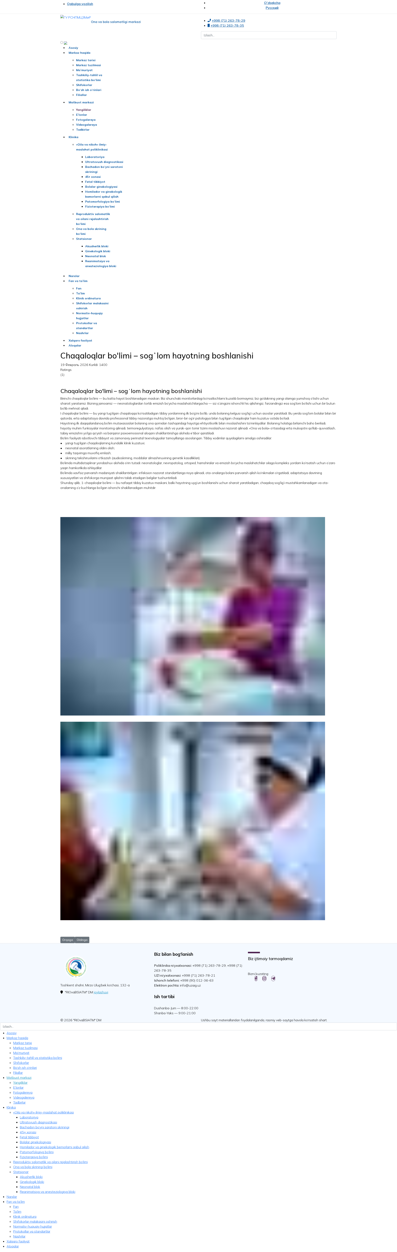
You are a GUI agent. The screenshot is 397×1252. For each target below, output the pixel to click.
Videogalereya (86, 125)
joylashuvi (101, 992)
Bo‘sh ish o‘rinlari (88, 90)
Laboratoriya (94, 157)
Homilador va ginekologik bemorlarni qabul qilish (54, 1147)
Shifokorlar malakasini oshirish (35, 1221)
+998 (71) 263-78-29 (228, 20)
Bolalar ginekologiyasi (101, 187)
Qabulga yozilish (80, 4)
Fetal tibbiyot (95, 182)
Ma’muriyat (84, 70)
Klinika (73, 137)
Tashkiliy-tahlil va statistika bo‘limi (37, 1058)
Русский (272, 8)
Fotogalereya (86, 120)
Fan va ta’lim (78, 281)
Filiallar (81, 95)
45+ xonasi (93, 177)
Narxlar (74, 276)
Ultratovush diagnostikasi (104, 162)
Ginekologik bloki (97, 251)
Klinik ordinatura (88, 298)
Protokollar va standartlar (31, 1231)
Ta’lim (80, 293)
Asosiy (73, 48)
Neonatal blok (95, 256)
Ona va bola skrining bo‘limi (32, 1167)
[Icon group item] (256, 978)
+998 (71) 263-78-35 (227, 25)
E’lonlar (81, 115)
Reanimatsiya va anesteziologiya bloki (47, 1192)
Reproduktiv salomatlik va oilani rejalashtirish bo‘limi (93, 219)
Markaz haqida (79, 53)
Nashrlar (82, 333)
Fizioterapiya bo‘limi (100, 206)
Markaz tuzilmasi (88, 65)
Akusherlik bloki (96, 246)
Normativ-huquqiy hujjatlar (32, 1226)
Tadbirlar (83, 129)
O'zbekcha (272, 3)
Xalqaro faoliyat (80, 340)
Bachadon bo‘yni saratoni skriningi (44, 1127)
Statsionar (84, 239)
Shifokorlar (84, 85)
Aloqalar (75, 345)
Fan (78, 288)
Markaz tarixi (86, 60)
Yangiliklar (83, 110)
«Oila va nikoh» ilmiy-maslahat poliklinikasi (43, 1112)
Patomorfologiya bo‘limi (102, 201)
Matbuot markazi (81, 102)
